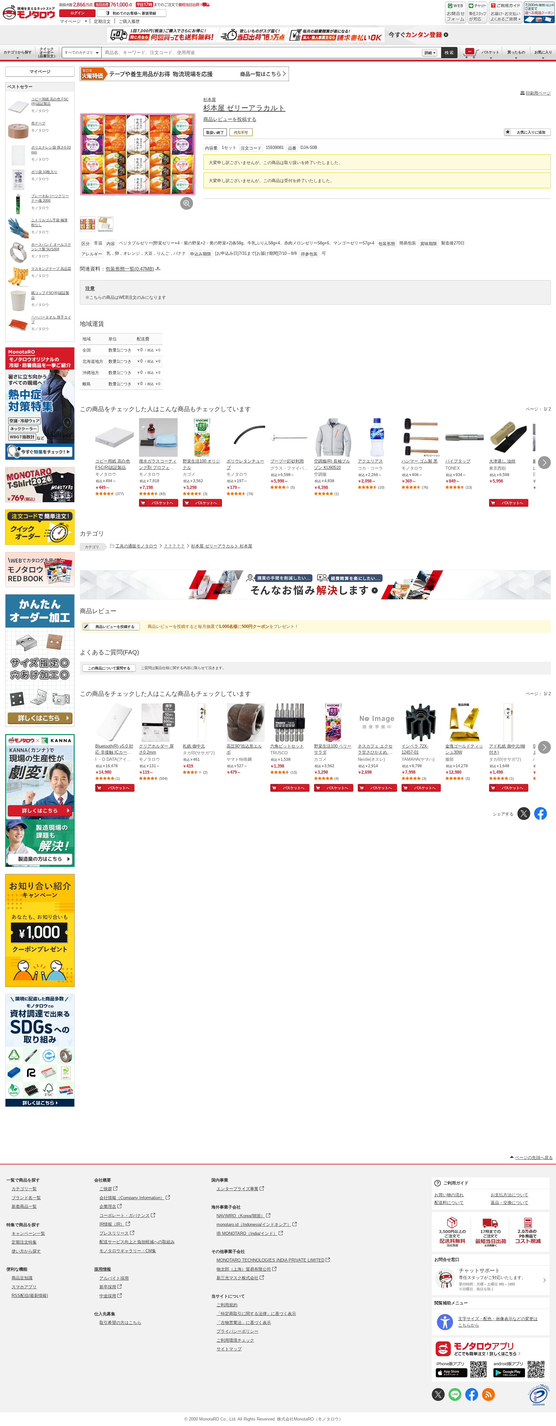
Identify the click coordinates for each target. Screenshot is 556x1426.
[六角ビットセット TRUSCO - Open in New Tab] (289, 723)
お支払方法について (509, 1194)
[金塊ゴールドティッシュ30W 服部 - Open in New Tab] (464, 723)
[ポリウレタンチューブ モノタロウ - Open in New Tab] (246, 438)
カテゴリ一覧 (24, 1188)
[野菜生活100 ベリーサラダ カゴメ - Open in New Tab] (333, 723)
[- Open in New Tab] (452, 1232)
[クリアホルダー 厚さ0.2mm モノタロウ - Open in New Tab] (158, 723)
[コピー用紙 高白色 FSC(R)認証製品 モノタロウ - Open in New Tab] (114, 438)
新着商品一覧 (24, 1206)
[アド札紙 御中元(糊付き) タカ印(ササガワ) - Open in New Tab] (508, 723)
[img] (30, 12)
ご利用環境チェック (235, 1340)
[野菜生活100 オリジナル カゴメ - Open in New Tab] (202, 438)
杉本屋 (209, 99)
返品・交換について (509, 1202)
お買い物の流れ (449, 1194)
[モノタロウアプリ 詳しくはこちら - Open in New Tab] (491, 1348)
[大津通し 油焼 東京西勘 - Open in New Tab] (508, 438)
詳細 (428, 53)
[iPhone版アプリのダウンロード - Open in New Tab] (461, 1370)
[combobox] (262, 53)
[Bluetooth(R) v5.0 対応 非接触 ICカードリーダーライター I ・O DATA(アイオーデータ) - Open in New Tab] (114, 723)
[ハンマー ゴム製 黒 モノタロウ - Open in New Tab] (421, 438)
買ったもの (516, 52)
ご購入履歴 (129, 21)
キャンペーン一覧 (28, 1233)
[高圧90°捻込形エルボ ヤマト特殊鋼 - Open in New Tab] (246, 723)
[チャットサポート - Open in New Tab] (477, 12)
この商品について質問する (109, 668)
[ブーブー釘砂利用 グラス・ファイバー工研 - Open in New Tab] (289, 438)
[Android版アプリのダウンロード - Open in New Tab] (520, 1370)
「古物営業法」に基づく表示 (244, 1322)
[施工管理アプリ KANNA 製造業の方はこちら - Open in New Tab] (40, 865)
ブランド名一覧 (26, 1197)
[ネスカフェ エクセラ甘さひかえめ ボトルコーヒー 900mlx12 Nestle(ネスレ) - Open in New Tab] (377, 723)
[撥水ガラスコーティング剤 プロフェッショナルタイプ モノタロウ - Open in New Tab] (158, 438)
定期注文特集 (24, 1242)
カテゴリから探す (18, 52)
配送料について (449, 1202)
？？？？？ (174, 546)
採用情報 (102, 1269)
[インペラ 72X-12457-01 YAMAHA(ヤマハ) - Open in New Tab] (421, 723)
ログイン (77, 13)
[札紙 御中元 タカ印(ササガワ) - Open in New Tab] (202, 723)
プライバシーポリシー (237, 1331)
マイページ (70, 21)
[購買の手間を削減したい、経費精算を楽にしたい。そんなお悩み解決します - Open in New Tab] (315, 585)
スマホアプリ (24, 1286)
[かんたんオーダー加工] (40, 725)
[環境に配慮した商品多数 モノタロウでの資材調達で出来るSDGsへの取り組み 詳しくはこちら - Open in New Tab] (40, 1105)
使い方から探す (26, 1251)
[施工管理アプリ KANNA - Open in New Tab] (40, 816)
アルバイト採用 (114, 1278)
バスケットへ (162, 503)
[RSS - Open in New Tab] (488, 1399)
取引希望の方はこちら (120, 1322)
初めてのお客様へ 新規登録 (134, 13)
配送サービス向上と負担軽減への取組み (137, 1241)
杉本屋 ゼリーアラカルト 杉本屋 (221, 546)
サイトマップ (229, 1349)
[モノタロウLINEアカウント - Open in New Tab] (455, 1399)
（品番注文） (46, 52)
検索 (449, 52)
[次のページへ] (544, 462)
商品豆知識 (22, 1277)
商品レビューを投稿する (229, 119)
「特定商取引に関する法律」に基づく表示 (256, 1313)
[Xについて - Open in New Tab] (438, 1399)
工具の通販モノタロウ (136, 546)
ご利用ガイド (455, 1183)
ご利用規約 (227, 1304)
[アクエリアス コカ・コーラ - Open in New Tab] (377, 438)
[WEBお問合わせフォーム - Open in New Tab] (455, 12)
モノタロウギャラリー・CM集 (127, 1250)
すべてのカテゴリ (79, 52)
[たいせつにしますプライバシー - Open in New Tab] (539, 1395)
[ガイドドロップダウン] (506, 16)
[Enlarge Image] (186, 203)
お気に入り (543, 52)
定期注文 (102, 21)
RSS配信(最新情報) (30, 1295)
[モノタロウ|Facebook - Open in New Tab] (471, 1399)
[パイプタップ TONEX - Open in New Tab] (464, 438)
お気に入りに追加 (531, 132)
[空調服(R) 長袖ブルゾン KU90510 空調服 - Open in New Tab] (333, 438)
